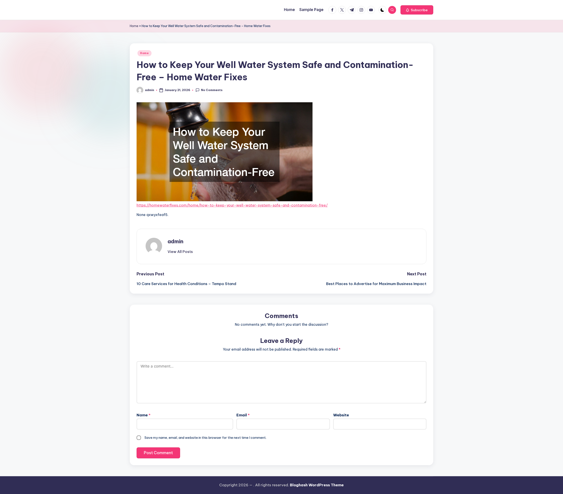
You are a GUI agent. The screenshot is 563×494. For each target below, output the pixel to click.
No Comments (212, 90)
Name (143, 415)
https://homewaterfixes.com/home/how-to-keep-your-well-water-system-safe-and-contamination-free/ (232, 205)
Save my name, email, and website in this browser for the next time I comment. (205, 437)
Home (134, 26)
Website (341, 415)
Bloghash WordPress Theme (317, 485)
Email (243, 415)
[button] (416, 10)
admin (175, 241)
